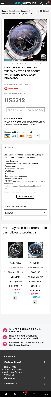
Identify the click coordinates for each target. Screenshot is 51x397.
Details (8, 147)
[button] (10, 63)
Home (3, 11)
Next (47, 272)
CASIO (33, 124)
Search (41, 3)
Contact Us (9, 374)
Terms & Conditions (13, 369)
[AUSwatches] (25, 3)
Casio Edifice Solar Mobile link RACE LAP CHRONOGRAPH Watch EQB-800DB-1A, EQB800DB (35, 277)
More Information (15, 206)
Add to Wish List (15, 110)
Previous (4, 272)
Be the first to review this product (18, 84)
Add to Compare (35, 110)
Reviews (9, 212)
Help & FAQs (10, 366)
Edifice (12, 155)
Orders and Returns (13, 372)
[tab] (25, 147)
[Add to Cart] (15, 298)
